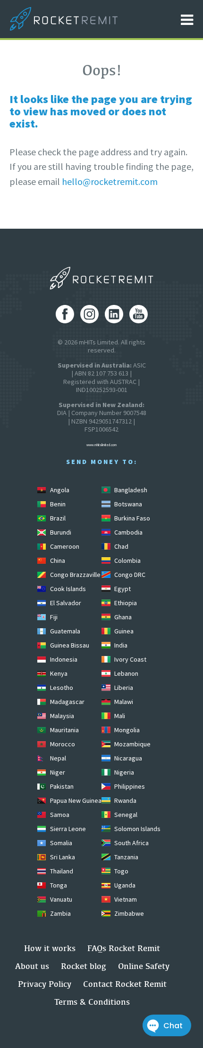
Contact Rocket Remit (125, 984)
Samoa (59, 814)
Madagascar (67, 701)
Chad (120, 546)
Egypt (122, 588)
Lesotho (61, 687)
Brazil (57, 518)
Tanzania (125, 857)
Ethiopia (125, 603)
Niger (57, 772)
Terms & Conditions (92, 1002)
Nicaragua (127, 758)
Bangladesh (130, 490)
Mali (119, 716)
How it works (50, 948)
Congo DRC (129, 574)
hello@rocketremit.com (110, 181)
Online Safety (143, 966)
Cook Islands (67, 588)
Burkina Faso (131, 518)
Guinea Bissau (69, 645)
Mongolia (126, 730)
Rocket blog (83, 966)
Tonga (58, 885)
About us (32, 966)
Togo (120, 871)
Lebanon (125, 673)
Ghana (122, 617)
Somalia (60, 843)
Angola (59, 490)
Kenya (58, 673)
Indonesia (63, 659)
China (57, 560)
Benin (57, 504)
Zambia (60, 913)
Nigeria (123, 772)
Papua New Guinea (75, 800)
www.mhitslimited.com (101, 445)
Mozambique (132, 744)
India (120, 645)
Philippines (129, 786)
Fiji (53, 617)
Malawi (123, 701)
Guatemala (64, 631)
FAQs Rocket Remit (123, 948)
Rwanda (124, 800)
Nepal (57, 758)
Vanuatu (60, 899)
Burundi (60, 532)
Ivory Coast (129, 659)
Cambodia (128, 532)
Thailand (61, 871)
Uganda (124, 885)
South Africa (131, 843)
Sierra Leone (67, 828)
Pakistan (61, 786)
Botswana (127, 504)
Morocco (62, 744)
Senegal (125, 814)
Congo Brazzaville (75, 574)
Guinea (123, 631)
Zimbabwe (128, 913)
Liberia (123, 687)
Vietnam (125, 899)
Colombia (127, 560)
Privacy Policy (44, 984)
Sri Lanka (62, 857)
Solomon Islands (137, 828)
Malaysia (61, 716)
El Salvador (65, 603)
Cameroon (64, 546)
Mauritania (64, 730)
